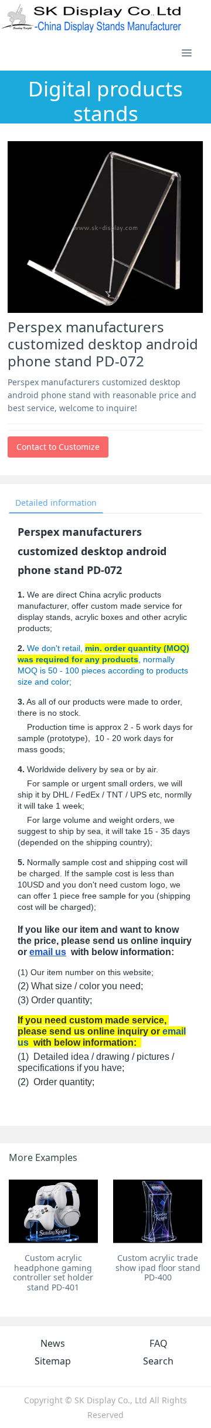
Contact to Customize (58, 446)
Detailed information (56, 502)
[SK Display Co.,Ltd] (91, 17)
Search (158, 1360)
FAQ (158, 1343)
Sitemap (53, 1360)
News (52, 1343)
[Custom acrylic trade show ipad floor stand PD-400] (157, 1211)
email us (47, 952)
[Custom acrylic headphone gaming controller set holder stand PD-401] (53, 1211)
